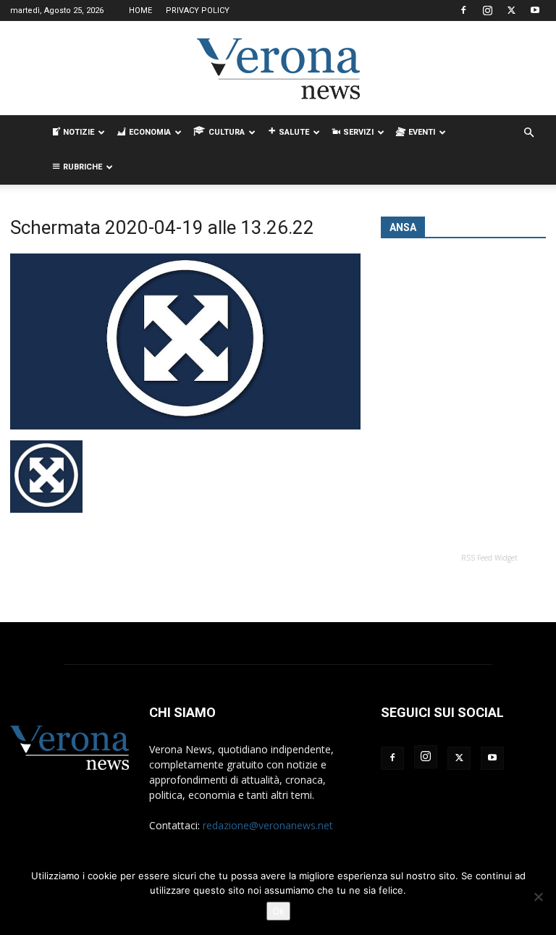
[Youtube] (535, 10)
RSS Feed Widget (489, 558)
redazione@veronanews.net (268, 825)
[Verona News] (278, 68)
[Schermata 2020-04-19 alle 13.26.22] (185, 425)
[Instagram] (487, 10)
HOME (140, 10)
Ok (278, 911)
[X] (511, 10)
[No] (538, 896)
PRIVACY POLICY (197, 10)
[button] (528, 133)
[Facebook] (463, 10)
